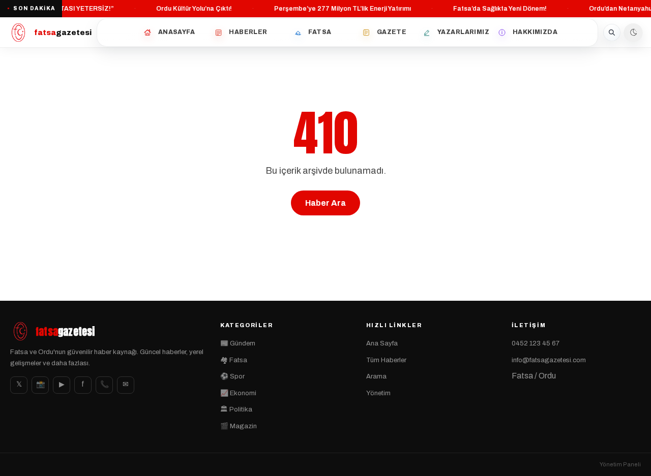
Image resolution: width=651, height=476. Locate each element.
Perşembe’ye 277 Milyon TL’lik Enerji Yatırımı (341, 8)
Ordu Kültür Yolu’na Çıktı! (193, 8)
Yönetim (378, 393)
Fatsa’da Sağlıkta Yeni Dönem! (499, 8)
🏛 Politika (236, 409)
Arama (376, 376)
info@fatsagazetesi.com (549, 360)
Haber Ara (325, 203)
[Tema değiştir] (633, 32)
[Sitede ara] (611, 32)
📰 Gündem (237, 343)
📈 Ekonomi (238, 393)
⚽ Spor (232, 376)
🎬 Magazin (238, 426)
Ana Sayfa (382, 343)
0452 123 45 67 (535, 343)
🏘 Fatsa (233, 360)
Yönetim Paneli (620, 464)
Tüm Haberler (386, 360)
